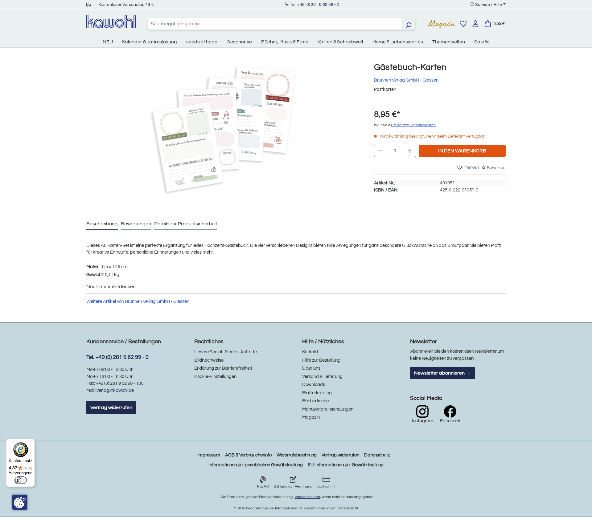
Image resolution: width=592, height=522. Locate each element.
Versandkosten (307, 497)
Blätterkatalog (317, 393)
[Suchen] (408, 24)
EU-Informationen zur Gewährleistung (346, 465)
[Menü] (31, 442)
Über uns (311, 368)
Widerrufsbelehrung (297, 455)
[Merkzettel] (463, 23)
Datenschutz (377, 455)
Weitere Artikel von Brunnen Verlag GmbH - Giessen (137, 301)
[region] (224, 135)
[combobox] (274, 24)
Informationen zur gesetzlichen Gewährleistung (255, 465)
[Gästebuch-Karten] (223, 129)
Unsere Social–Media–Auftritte (225, 352)
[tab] (102, 224)
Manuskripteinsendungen (327, 409)
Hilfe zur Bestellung (321, 360)
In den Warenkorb (462, 150)
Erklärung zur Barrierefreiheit (223, 368)
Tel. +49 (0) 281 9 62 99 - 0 (314, 4)
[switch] (20, 480)
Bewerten (496, 168)
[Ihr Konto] (475, 23)
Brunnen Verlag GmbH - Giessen (406, 80)
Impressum (208, 455)
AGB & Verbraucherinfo (248, 455)
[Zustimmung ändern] (19, 502)
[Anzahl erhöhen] (410, 151)
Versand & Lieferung (322, 376)
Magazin (441, 23)
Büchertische (315, 401)
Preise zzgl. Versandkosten (413, 125)
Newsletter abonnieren (440, 373)
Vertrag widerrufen (111, 407)
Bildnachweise (209, 360)
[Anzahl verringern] (380, 151)
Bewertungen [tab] (136, 223)
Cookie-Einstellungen (215, 376)
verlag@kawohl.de (115, 390)
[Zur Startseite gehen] (111, 21)
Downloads (313, 384)
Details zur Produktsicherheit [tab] (185, 223)
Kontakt (310, 352)
